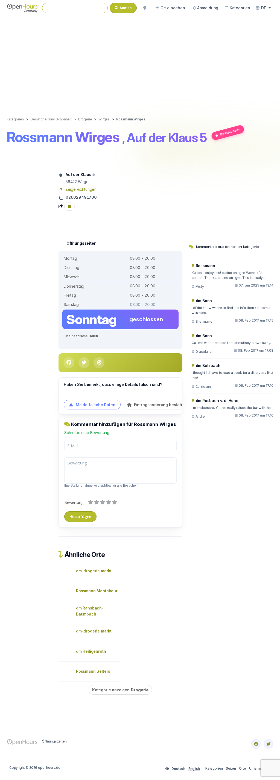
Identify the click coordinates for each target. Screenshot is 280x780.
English (194, 769)
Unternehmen (260, 768)
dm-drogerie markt (94, 570)
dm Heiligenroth (91, 651)
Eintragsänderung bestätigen (161, 404)
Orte (242, 768)
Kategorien (214, 768)
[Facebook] (256, 744)
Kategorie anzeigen (120, 689)
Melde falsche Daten (81, 336)
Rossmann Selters (93, 671)
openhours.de (49, 767)
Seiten (231, 768)
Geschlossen (230, 132)
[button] (263, 8)
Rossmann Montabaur (97, 590)
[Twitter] (268, 744)
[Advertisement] (140, 60)
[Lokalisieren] (144, 8)
